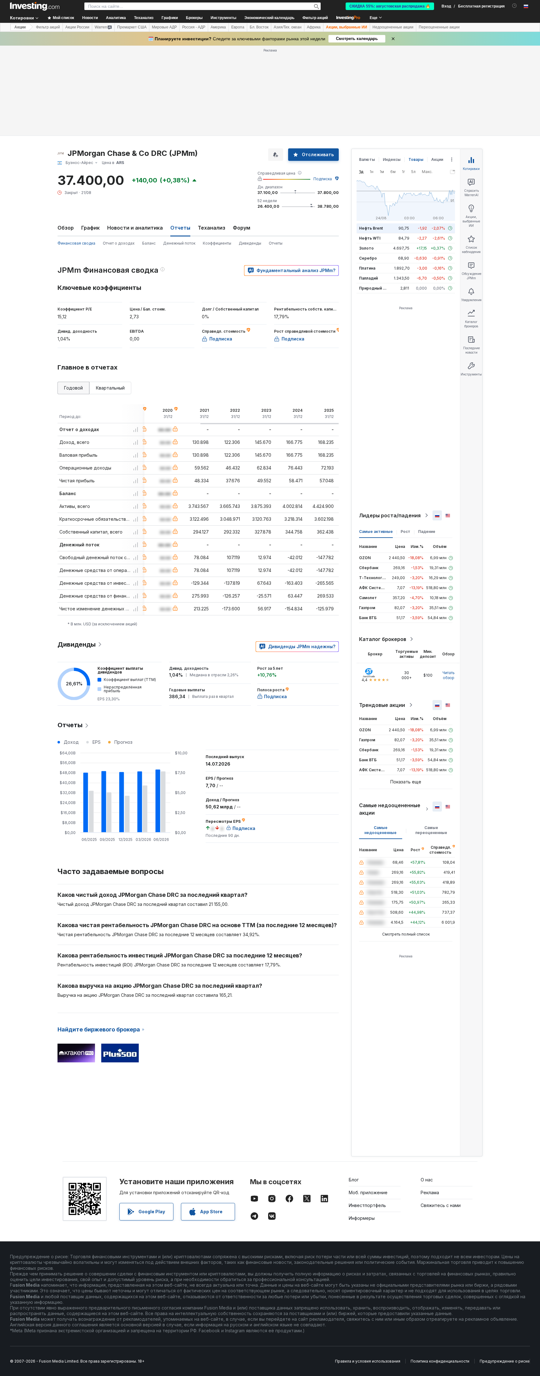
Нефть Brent (371, 228)
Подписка (322, 178)
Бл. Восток (259, 27)
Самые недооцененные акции (389, 809)
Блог (354, 1179)
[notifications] (514, 6)
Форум (241, 228)
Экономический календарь (269, 18)
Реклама (430, 1192)
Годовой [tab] (73, 387)
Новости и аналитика (135, 228)
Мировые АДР (164, 27)
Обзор (66, 228)
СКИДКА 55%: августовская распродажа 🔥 (389, 6)
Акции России (77, 27)
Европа (237, 27)
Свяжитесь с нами (441, 1205)
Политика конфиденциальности (440, 1361)
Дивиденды (250, 243)
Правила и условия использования (367, 1361)
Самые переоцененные (431, 830)
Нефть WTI (369, 238)
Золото (366, 248)
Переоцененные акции (439, 27)
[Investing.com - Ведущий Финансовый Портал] (34, 6)
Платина (367, 268)
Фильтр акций (315, 18)
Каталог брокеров (382, 639)
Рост (405, 531)
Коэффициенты (217, 243)
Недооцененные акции (392, 27)
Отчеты (275, 243)
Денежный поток (179, 243)
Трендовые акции (382, 705)
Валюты (367, 159)
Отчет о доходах (119, 243)
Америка (218, 27)
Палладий (368, 278)
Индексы (392, 159)
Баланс (149, 243)
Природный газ (374, 288)
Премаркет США (132, 27)
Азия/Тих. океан (288, 27)
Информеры (362, 1218)
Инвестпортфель (367, 1205)
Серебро (368, 258)
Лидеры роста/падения (390, 515)
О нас (427, 1179)
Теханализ (211, 228)
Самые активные (376, 531)
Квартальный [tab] (110, 387)
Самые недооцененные (380, 830)
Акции (20, 27)
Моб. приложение (368, 1192)
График (90, 228)
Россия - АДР (193, 27)
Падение (426, 531)
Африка (314, 27)
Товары (415, 159)
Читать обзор (448, 675)
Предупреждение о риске (505, 1361)
